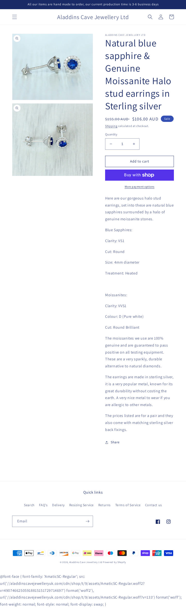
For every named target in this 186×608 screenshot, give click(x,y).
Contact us (153, 505)
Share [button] (115, 442)
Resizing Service (81, 505)
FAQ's (43, 505)
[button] (14, 17)
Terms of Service (128, 505)
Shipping (111, 126)
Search (29, 505)
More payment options (140, 186)
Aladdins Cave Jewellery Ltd (85, 562)
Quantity (111, 134)
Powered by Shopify (114, 562)
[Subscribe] (87, 521)
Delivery (58, 505)
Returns (104, 505)
